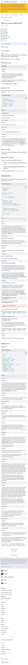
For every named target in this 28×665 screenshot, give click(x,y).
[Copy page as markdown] (7, 25)
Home (2, 14)
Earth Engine (13, 1)
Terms (2, 658)
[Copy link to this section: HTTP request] (10, 51)
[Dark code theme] (26, 98)
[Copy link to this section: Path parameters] (12, 63)
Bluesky (2, 606)
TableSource (11, 197)
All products (3, 653)
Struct (7, 238)
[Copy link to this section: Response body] (11, 149)
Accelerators (3, 596)
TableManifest (10, 100)
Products (6, 14)
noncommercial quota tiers (18, 4)
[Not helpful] (11, 17)
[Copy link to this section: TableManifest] (12, 176)
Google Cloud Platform (5, 649)
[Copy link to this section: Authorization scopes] (15, 157)
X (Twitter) (3, 612)
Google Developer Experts (6, 594)
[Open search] (21, 1)
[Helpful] (9, 17)
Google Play (3, 632)
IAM (17, 80)
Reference (21, 14)
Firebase (3, 624)
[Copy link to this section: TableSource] (11, 344)
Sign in (25, 1)
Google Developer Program (6, 590)
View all (2, 634)
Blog (2, 604)
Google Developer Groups (6, 592)
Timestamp (8, 263)
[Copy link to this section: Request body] (10, 88)
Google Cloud (3, 630)
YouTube (3, 614)
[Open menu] (2, 1)
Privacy (6, 658)
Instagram (3, 608)
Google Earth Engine (14, 14)
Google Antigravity (5, 628)
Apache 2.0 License (11, 561)
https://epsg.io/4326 (11, 429)
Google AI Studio (4, 626)
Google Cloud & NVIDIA (5, 598)
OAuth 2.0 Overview (19, 171)
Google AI (3, 651)
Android (2, 620)
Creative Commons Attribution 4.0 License (10, 560)
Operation (3, 153)
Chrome (2, 622)
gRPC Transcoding (12, 59)
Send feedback (6, 20)
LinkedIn (2, 610)
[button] (14, 43)
